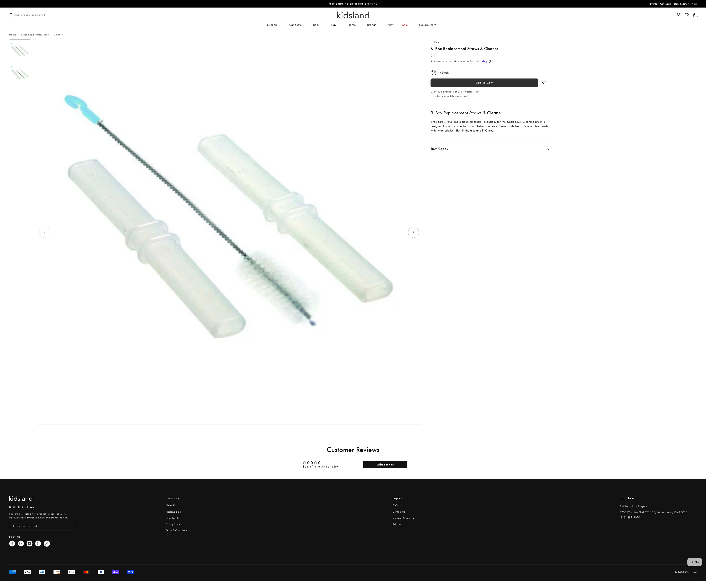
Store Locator (681, 3)
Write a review (385, 464)
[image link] (20, 498)
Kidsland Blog (173, 511)
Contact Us (399, 511)
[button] (273, 25)
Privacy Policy (173, 524)
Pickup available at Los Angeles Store (456, 91)
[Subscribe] (71, 526)
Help (694, 3)
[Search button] (11, 15)
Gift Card (665, 3)
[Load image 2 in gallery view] (20, 73)
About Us (171, 505)
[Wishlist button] (543, 82)
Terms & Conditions (176, 530)
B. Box (435, 42)
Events (653, 3)
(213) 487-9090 (630, 517)
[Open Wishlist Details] (687, 15)
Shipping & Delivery (403, 517)
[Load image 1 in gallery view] (20, 50)
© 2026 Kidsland (686, 572)
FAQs (396, 505)
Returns (397, 524)
